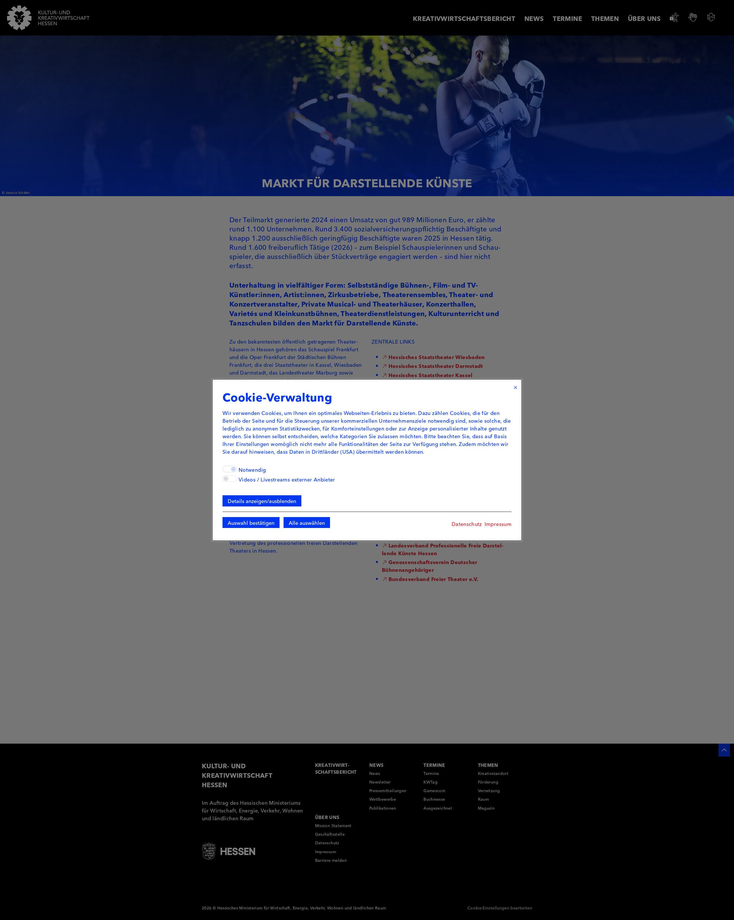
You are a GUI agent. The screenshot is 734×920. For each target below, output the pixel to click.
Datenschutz (467, 523)
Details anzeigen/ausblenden (262, 500)
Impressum (498, 523)
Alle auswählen (307, 522)
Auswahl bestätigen (251, 522)
